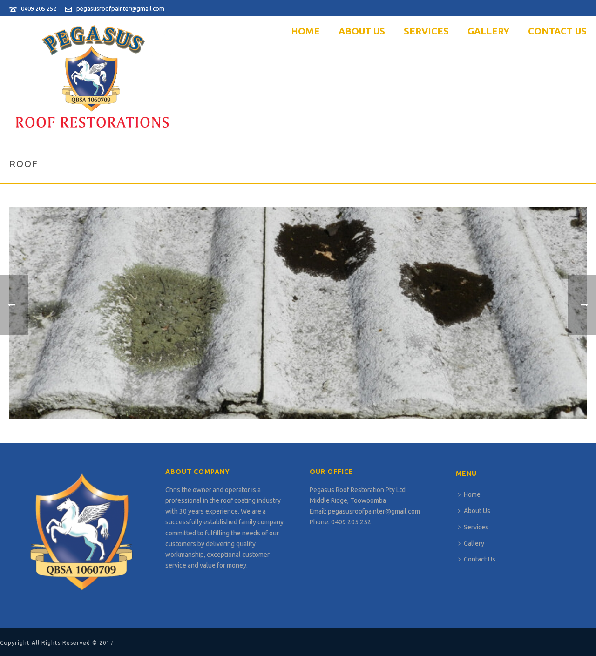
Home (305, 31)
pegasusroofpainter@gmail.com (120, 8)
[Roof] (298, 313)
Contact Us (557, 31)
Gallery (488, 31)
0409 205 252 (38, 8)
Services (426, 31)
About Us (362, 31)
